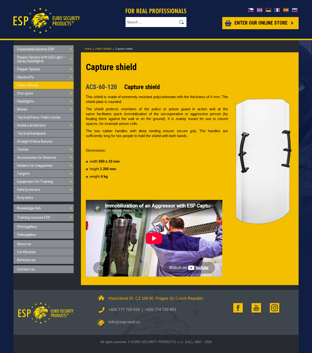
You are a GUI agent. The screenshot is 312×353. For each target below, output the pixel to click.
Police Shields (103, 48)
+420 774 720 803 (160, 309)
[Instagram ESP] (275, 308)
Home (88, 48)
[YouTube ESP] (257, 308)
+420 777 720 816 (124, 309)
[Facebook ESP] (238, 308)
